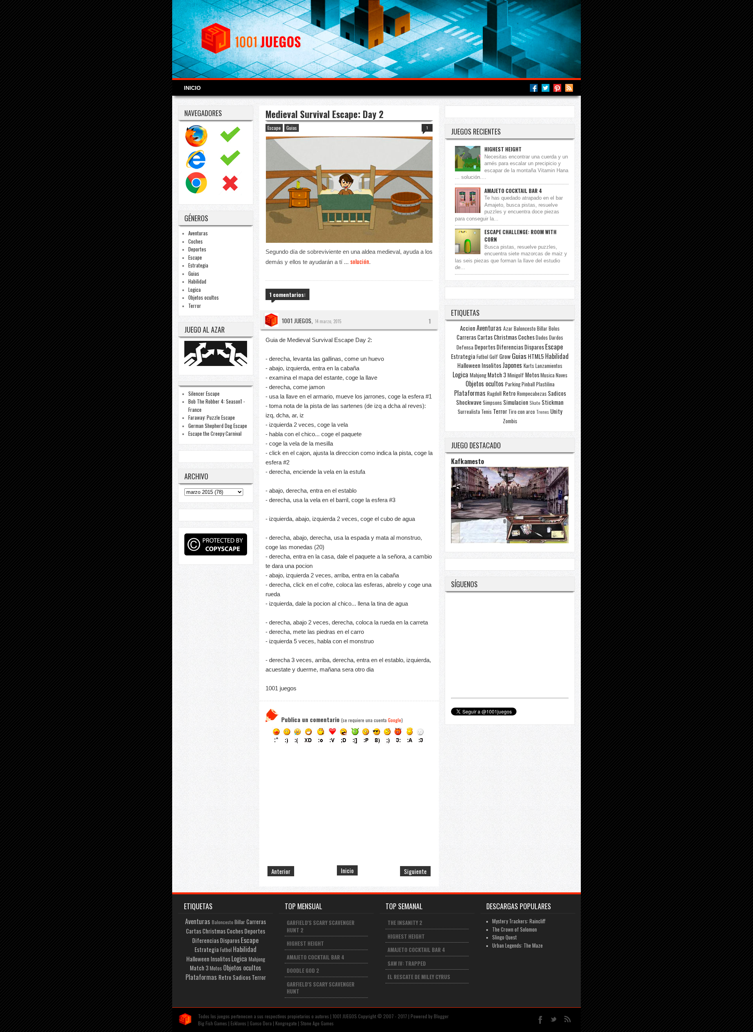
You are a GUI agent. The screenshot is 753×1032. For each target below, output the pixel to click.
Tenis (486, 411)
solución (359, 261)
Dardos (556, 337)
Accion (467, 328)
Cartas (485, 337)
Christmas (505, 337)
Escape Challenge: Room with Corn (520, 235)
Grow (505, 356)
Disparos (534, 346)
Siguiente (415, 871)
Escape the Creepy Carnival (215, 433)
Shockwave (469, 402)
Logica (194, 289)
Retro (509, 393)
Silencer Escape (204, 393)
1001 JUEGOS (296, 320)
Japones (512, 365)
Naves (561, 375)
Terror (194, 305)
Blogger (441, 1016)
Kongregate (286, 1023)
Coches (195, 241)
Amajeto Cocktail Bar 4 (513, 191)
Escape (195, 257)
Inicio (192, 88)
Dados (542, 337)
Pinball (528, 384)
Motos (532, 374)
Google (394, 720)
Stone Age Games (317, 1023)
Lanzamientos (548, 365)
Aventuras (198, 233)
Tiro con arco (521, 411)
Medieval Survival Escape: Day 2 (325, 114)
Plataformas (470, 393)
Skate (534, 402)
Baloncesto (525, 328)
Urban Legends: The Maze (517, 945)
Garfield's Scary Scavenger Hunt (321, 988)
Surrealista (469, 411)
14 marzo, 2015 (328, 321)
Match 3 (496, 374)
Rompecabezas (532, 393)
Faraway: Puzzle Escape (211, 417)
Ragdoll (494, 393)
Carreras (466, 337)
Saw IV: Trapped (406, 963)
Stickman (553, 402)
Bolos (554, 328)
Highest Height (503, 149)
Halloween (468, 365)
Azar (508, 328)
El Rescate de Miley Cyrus (418, 977)
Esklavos (238, 1023)
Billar (542, 328)
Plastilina (545, 384)
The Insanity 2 (404, 922)
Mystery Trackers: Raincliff (519, 921)
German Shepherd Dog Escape (217, 426)
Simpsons (492, 402)
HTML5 (536, 356)
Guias (193, 273)
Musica (547, 375)
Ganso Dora (261, 1023)
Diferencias (510, 346)
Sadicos (557, 393)
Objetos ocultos (203, 297)
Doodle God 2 (303, 970)
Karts (529, 365)
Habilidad (197, 281)
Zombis (510, 421)
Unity (556, 411)
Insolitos (491, 365)
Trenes (542, 411)
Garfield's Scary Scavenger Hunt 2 (321, 926)
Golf (493, 356)
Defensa (465, 347)
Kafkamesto (467, 461)
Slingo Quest (504, 937)
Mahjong (478, 375)
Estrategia (198, 265)
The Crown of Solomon (514, 929)
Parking (512, 384)
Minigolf (515, 375)
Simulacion (515, 402)
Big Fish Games (212, 1023)
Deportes (197, 249)
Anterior (280, 871)
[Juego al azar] (216, 364)
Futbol (482, 356)
